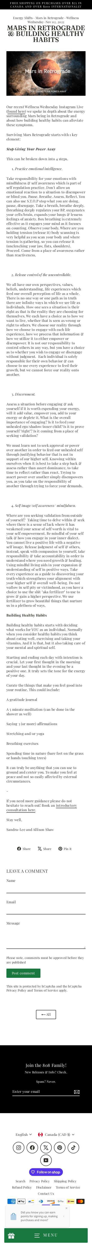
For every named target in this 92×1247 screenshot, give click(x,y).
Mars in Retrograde (50, 18)
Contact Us (46, 1193)
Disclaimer (44, 1187)
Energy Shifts (23, 18)
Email (11, 902)
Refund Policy (22, 1187)
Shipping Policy (65, 1181)
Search (20, 1181)
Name (11, 880)
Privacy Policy (16, 990)
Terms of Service (46, 990)
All (48, 1014)
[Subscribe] (76, 1092)
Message (13, 923)
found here (16, 111)
